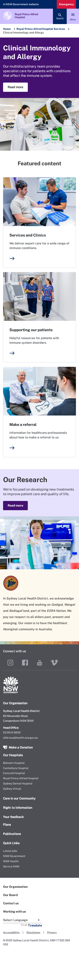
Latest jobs (10, 850)
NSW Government (14, 856)
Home (7, 28)
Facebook (25, 663)
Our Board (10, 895)
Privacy (52, 932)
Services (59, 28)
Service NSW (11, 866)
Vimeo (54, 663)
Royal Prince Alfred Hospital (34, 28)
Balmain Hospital (14, 762)
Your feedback (13, 817)
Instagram (10, 663)
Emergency (66, 4)
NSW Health (11, 861)
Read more (15, 87)
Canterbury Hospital (15, 768)
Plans (7, 824)
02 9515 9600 (12, 732)
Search (60, 18)
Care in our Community (19, 798)
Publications (12, 834)
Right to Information (17, 807)
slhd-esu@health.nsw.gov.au (20, 737)
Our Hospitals (13, 755)
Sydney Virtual (12, 788)
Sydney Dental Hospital (17, 783)
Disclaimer (33, 932)
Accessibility (11, 932)
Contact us (11, 903)
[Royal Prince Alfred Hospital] (39, 16)
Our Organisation (15, 887)
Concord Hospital (14, 773)
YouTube (39, 663)
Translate (35, 925)
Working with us (14, 911)
